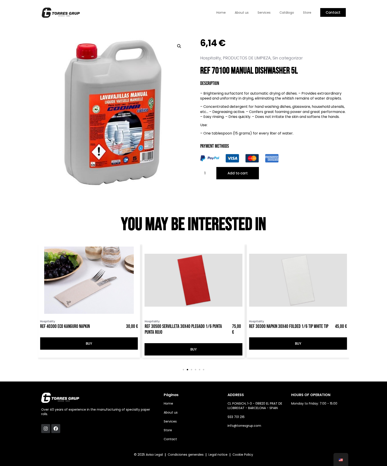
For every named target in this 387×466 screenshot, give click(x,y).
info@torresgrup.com (244, 425)
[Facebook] (55, 428)
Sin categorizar (288, 58)
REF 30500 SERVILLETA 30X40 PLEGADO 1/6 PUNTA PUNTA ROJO (183, 329)
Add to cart (238, 173)
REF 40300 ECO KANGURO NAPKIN (65, 326)
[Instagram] (45, 428)
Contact (170, 439)
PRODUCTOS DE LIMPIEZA (247, 58)
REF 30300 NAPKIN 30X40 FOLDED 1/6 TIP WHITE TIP (288, 326)
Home (221, 12)
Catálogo (287, 12)
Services (264, 12)
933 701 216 (236, 417)
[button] (179, 46)
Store (307, 12)
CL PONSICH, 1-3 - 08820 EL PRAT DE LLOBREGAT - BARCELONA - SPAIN (255, 405)
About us (242, 12)
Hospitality (210, 58)
